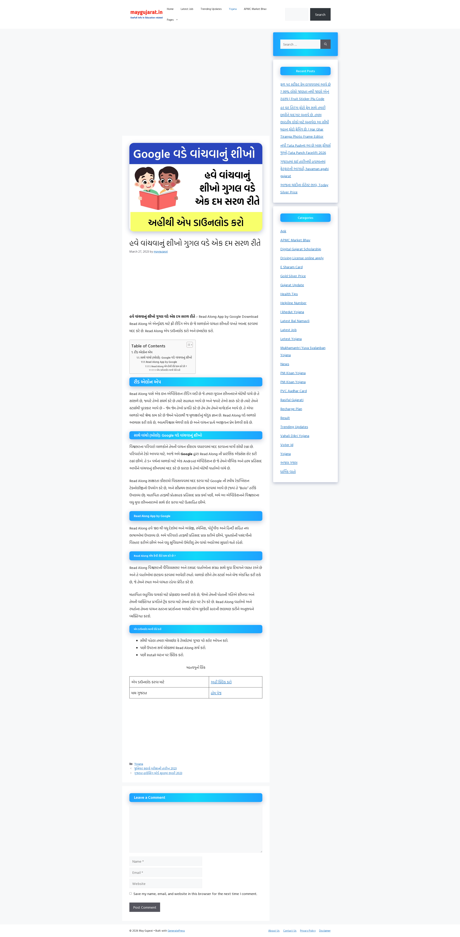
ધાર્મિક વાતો (288, 471)
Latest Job (187, 9)
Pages (170, 20)
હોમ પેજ (216, 693)
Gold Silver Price (293, 275)
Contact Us (289, 931)
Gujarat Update (292, 284)
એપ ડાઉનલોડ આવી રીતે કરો (168, 369)
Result (285, 417)
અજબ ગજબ (288, 462)
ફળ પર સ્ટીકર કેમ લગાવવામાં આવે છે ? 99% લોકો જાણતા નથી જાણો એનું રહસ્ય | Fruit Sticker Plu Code (305, 91)
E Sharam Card (291, 266)
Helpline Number (293, 302)
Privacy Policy (308, 931)
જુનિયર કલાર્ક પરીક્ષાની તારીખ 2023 (155, 768)
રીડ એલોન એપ (143, 352)
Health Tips (289, 293)
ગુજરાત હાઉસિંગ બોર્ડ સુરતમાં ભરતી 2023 (158, 773)
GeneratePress (176, 931)
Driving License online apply (302, 258)
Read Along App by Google (161, 362)
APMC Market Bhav (255, 9)
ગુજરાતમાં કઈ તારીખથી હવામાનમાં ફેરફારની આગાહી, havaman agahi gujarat (304, 168)
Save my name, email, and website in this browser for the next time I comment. (195, 893)
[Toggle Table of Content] (188, 345)
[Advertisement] (196, 57)
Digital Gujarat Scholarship (300, 249)
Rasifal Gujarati (291, 399)
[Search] (325, 44)
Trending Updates (211, 9)
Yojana (233, 9)
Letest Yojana (291, 338)
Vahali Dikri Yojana (294, 435)
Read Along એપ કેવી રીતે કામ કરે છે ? (169, 366)
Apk (283, 231)
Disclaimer (325, 931)
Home (170, 9)
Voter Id (286, 444)
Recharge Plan (291, 408)
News (284, 363)
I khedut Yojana (292, 311)
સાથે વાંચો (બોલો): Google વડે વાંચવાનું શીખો (166, 357)
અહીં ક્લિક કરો (221, 682)
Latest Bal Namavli (294, 320)
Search (320, 14)
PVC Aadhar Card (293, 390)
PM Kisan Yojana (293, 372)
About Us (274, 931)
